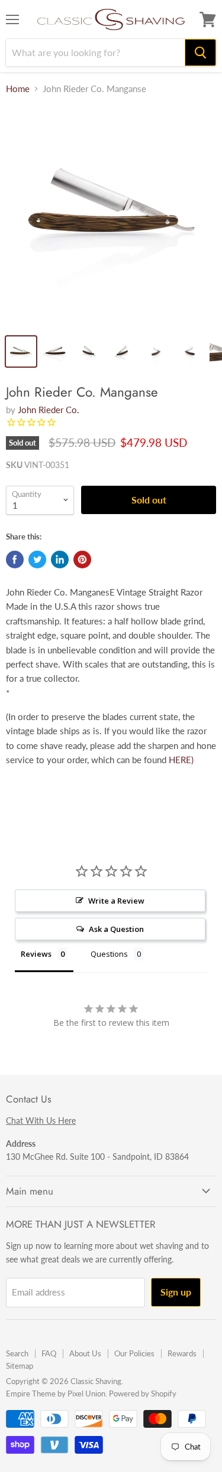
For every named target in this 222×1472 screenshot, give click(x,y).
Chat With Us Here (41, 1121)
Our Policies (134, 1353)
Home (18, 89)
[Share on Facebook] (15, 559)
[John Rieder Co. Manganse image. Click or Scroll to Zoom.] (111, 216)
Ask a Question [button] (116, 929)
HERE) (181, 759)
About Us (85, 1353)
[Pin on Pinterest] (82, 559)
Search (17, 1353)
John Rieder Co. (48, 409)
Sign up (175, 1291)
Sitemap (19, 1365)
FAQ (48, 1353)
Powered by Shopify (142, 1393)
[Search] (200, 52)
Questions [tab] (109, 953)
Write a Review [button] (116, 900)
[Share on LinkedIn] (60, 559)
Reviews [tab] (36, 953)
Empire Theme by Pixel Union (55, 1393)
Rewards (182, 1353)
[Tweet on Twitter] (37, 559)
